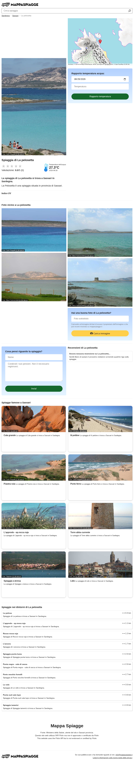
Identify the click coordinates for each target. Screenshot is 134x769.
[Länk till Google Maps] (100, 41)
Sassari (15, 16)
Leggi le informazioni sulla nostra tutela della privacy (112, 758)
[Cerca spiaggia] (129, 11)
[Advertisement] (34, 38)
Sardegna (6, 16)
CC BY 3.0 (14, 431)
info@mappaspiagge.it (124, 755)
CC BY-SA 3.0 (19, 154)
